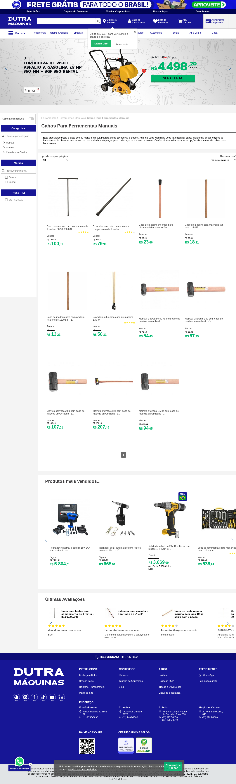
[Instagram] (25, 697)
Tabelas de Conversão (131, 681)
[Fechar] (30, 764)
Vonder (50, 235)
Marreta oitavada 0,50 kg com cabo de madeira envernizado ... (159, 320)
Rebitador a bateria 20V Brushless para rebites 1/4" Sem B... (169, 547)
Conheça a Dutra (88, 675)
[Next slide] (229, 68)
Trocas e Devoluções (170, 686)
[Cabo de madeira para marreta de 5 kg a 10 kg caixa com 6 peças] (167, 617)
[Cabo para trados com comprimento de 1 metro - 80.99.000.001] (67, 215)
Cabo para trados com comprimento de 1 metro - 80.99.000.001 (67, 228)
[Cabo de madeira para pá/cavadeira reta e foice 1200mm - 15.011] (67, 309)
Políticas (163, 675)
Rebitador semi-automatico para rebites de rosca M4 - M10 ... (120, 549)
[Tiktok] (43, 697)
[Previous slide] (6, 68)
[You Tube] (52, 697)
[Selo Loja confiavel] (127, 746)
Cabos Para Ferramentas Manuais (108, 117)
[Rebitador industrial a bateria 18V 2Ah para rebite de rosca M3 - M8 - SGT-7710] (70, 537)
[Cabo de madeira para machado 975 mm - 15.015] (206, 217)
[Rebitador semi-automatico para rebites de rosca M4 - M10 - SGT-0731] (120, 537)
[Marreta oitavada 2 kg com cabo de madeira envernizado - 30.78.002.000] (67, 400)
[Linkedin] (61, 697)
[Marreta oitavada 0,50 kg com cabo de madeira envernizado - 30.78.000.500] (160, 308)
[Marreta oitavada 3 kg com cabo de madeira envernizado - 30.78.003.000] (114, 400)
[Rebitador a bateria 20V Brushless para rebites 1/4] (169, 538)
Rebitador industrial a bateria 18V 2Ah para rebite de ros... (70, 549)
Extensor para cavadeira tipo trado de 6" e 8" (133, 612)
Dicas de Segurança (169, 692)
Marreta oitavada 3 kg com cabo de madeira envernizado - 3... (112, 412)
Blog (121, 686)
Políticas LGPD (167, 681)
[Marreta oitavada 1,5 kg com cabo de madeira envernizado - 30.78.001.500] (160, 400)
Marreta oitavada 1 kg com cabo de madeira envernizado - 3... (204, 320)
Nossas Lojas (86, 681)
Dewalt (152, 555)
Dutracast (124, 675)
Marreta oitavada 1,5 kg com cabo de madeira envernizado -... (159, 412)
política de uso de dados (82, 769)
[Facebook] (34, 697)
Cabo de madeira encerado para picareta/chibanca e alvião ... (156, 226)
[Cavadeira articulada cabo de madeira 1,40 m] (114, 309)
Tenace (143, 234)
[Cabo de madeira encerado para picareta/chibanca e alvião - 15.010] (160, 217)
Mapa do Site (86, 692)
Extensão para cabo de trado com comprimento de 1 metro (111, 228)
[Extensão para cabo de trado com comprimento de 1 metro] (114, 215)
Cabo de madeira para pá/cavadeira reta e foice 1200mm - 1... (65, 318)
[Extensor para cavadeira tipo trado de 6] (110, 617)
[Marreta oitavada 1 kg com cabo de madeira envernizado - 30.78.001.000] (206, 308)
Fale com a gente (208, 681)
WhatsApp (208, 675)
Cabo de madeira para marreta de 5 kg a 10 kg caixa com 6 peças (189, 613)
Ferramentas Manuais (72, 117)
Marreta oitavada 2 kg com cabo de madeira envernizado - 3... (65, 412)
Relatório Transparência (91, 686)
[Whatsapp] (16, 697)
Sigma (53, 557)
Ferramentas (48, 117)
